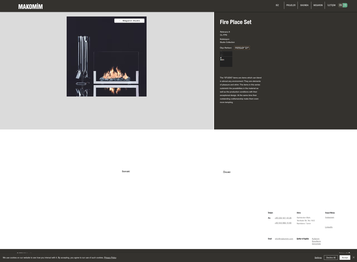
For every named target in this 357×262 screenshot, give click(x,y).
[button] (318, 5)
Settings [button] (318, 257)
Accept (345, 257)
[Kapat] (353, 257)
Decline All (331, 257)
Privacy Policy (110, 257)
